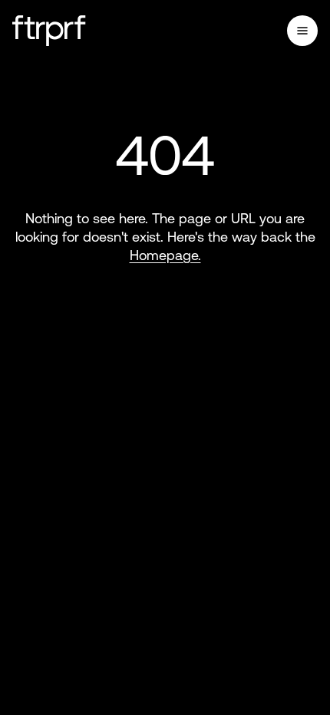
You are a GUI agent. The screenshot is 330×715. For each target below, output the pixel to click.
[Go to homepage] (49, 30)
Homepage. (165, 255)
